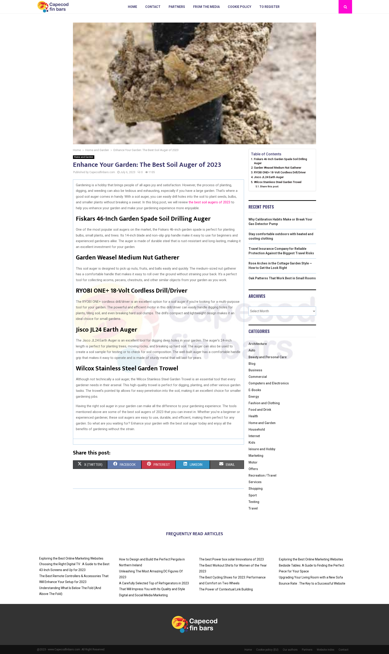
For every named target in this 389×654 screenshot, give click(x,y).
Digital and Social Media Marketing (143, 595)
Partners (177, 7)
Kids (252, 442)
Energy (254, 396)
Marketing (256, 455)
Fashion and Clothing (264, 403)
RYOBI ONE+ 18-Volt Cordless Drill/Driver (280, 172)
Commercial (258, 377)
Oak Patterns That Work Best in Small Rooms (282, 278)
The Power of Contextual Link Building (226, 589)
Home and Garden (83, 157)
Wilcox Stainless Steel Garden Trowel (277, 182)
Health (253, 416)
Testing (254, 502)
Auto (252, 350)
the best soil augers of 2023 (209, 202)
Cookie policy (239, 7)
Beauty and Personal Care (268, 357)
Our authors (290, 649)
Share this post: (269, 186)
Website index (325, 649)
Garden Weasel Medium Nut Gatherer (277, 167)
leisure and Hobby (262, 449)
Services (255, 482)
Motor (253, 462)
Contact (153, 7)
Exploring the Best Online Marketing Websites (71, 558)
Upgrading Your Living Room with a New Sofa (311, 577)
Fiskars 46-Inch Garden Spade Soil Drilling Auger (280, 161)
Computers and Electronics (269, 383)
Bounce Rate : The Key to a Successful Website (312, 583)
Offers (253, 469)
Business (255, 370)
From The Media (206, 7)
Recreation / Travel (262, 475)
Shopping (256, 488)
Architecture (258, 344)
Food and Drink (260, 409)
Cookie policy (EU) (267, 649)
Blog (252, 363)
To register (269, 7)
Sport (253, 495)
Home (132, 7)
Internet (254, 436)
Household (257, 429)
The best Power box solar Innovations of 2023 (231, 559)
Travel (253, 508)
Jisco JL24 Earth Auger (269, 177)
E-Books (255, 390)
